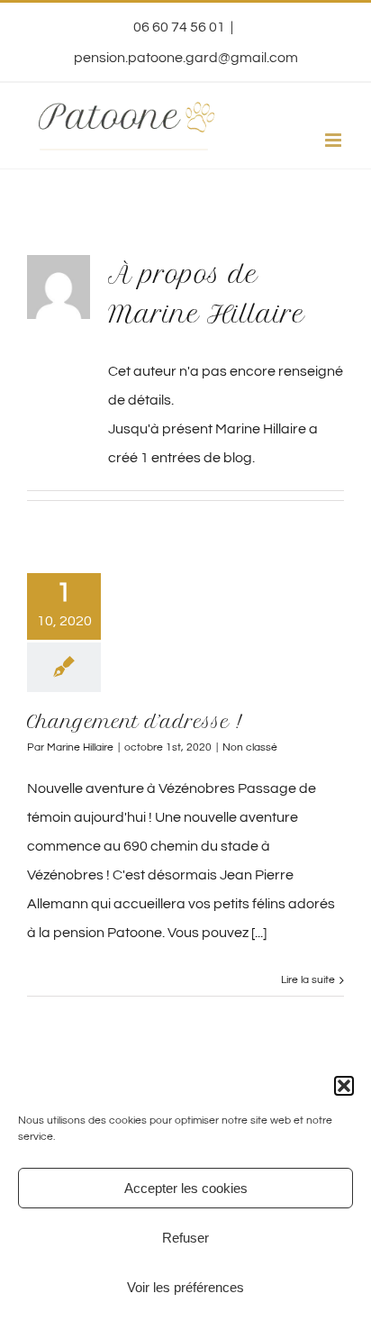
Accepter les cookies (186, 1188)
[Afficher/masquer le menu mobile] (334, 140)
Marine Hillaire (80, 747)
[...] (259, 932)
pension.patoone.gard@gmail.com (186, 57)
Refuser (185, 1237)
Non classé (249, 747)
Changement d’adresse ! (134, 722)
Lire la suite (308, 980)
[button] (344, 1086)
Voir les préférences (185, 1287)
